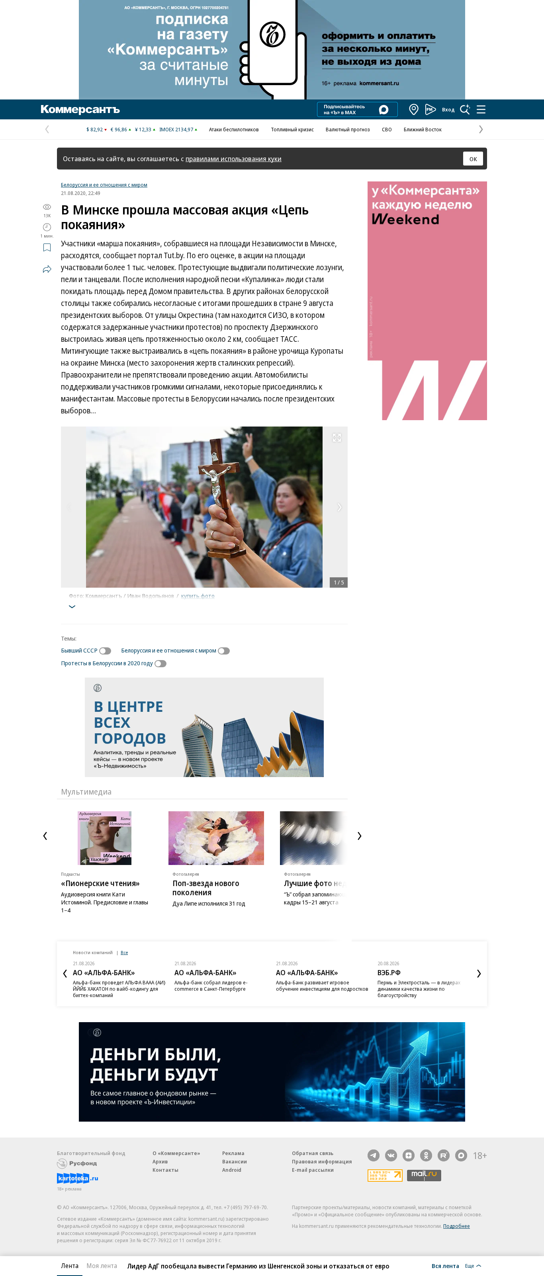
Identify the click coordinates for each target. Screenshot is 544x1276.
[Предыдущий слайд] (45, 836)
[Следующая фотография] (340, 507)
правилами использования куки (234, 158)
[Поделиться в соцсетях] (47, 269)
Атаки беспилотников (234, 129)
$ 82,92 (94, 129)
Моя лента (101, 1265)
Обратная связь (312, 1153)
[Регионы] (414, 109)
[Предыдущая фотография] (69, 507)
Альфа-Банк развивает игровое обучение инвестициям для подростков (322, 985)
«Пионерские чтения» (100, 883)
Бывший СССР (79, 650)
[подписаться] (107, 651)
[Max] (461, 1155)
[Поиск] (465, 109)
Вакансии (234, 1161)
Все (124, 952)
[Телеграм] (374, 1155)
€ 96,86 (119, 129)
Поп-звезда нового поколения (205, 888)
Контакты (165, 1169)
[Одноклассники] (426, 1155)
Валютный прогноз (348, 129)
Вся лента (445, 1266)
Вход (448, 109)
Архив (160, 1161)
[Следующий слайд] (360, 836)
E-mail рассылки (313, 1169)
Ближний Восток (423, 129)
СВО (387, 129)
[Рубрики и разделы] (481, 109)
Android (231, 1169)
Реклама (233, 1153)
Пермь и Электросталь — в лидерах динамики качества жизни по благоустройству (419, 989)
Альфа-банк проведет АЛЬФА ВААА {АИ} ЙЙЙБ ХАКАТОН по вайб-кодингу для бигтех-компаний (119, 989)
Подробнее (456, 1225)
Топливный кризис (292, 129)
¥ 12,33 (143, 129)
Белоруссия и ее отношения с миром (104, 184)
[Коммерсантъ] (80, 109)
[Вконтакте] (391, 1155)
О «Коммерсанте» (176, 1153)
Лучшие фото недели (322, 883)
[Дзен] (409, 1155)
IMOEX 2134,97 (176, 129)
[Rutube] (444, 1155)
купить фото (198, 596)
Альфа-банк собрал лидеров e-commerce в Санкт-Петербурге (211, 985)
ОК (473, 159)
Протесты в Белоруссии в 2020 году (107, 663)
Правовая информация (322, 1161)
